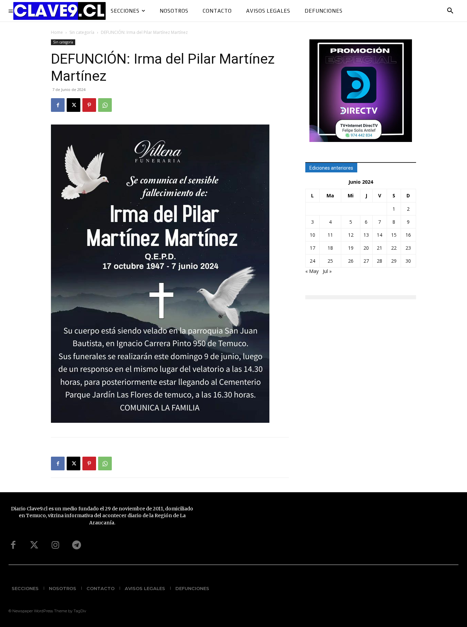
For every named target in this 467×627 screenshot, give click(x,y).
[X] (73, 105)
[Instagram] (55, 545)
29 (394, 261)
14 (379, 235)
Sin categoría (81, 32)
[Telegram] (76, 545)
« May (312, 271)
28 (379, 261)
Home (57, 32)
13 (366, 235)
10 (312, 235)
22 (394, 248)
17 (312, 248)
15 (394, 235)
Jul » (327, 271)
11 (330, 235)
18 (330, 248)
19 (350, 248)
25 (330, 261)
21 (379, 248)
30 (408, 261)
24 (312, 261)
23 (408, 248)
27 (366, 261)
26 (350, 261)
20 (366, 248)
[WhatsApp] (105, 105)
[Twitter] (34, 545)
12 (350, 235)
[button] (450, 11)
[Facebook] (58, 105)
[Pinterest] (89, 105)
